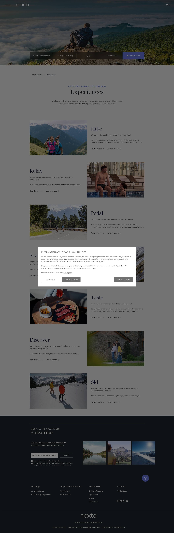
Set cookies (50, 279)
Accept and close (123, 279)
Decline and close (71, 279)
